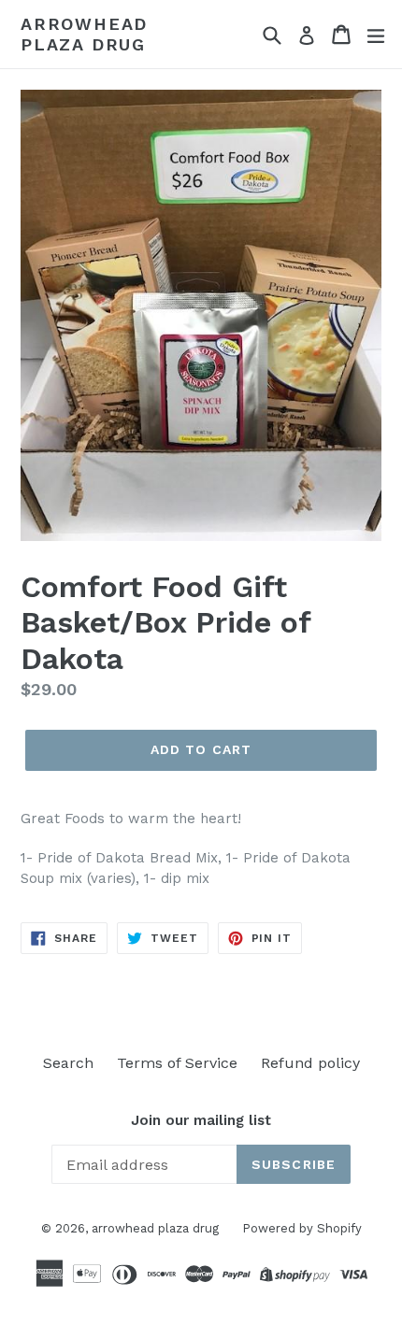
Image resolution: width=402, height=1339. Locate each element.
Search (68, 1063)
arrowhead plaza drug (84, 34)
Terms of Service (177, 1063)
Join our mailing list (201, 1120)
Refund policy (310, 1063)
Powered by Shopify (302, 1228)
